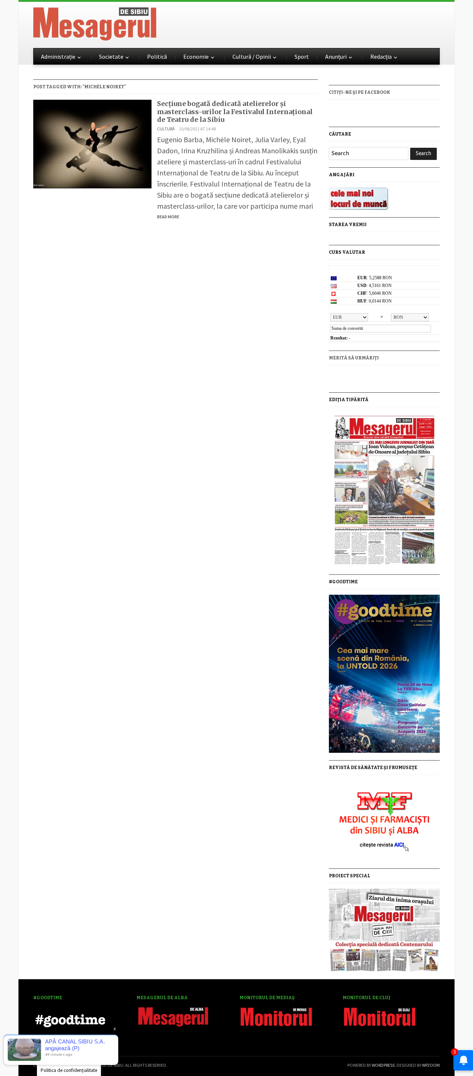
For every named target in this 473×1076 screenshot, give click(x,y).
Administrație (58, 56)
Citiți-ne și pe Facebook (359, 92)
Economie (196, 56)
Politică (157, 56)
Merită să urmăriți (354, 358)
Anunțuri (336, 56)
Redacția (381, 56)
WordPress (383, 1065)
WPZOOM (431, 1065)
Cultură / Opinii (251, 56)
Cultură (166, 128)
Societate (111, 56)
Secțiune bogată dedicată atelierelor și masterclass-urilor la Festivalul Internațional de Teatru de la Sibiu (235, 111)
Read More (168, 216)
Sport (302, 56)
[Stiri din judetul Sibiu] (94, 22)
